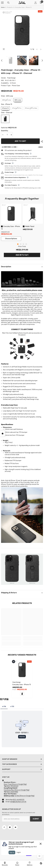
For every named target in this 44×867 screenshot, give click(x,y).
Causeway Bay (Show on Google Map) (16, 790)
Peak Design (11, 78)
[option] (22, 30)
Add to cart (20, 141)
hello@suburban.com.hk (18, 802)
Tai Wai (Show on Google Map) (19, 796)
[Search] (8, 2)
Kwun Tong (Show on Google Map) (15, 784)
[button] (37, 49)
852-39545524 (12, 786)
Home (3, 7)
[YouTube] (15, 827)
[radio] (6, 100)
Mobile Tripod (29, 226)
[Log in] (35, 2)
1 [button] (17, 244)
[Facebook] (4, 827)
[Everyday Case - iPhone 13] (22, 670)
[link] (11, 640)
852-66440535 (18, 800)
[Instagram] (10, 827)
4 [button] (26, 244)
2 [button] (20, 244)
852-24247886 (12, 792)
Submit (36, 819)
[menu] (2, 2)
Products (10, 7)
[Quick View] (13, 661)
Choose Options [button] (11, 239)
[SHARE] (41, 141)
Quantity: (4, 131)
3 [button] (23, 244)
